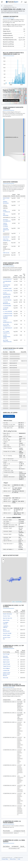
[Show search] (21, 2)
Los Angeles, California (5, 623)
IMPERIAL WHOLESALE (6, 202)
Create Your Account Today (11, 100)
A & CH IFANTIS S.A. (7, 279)
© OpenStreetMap (18, 601)
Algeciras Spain (6, 662)
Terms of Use (13, 859)
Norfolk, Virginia (6, 635)
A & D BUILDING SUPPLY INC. (6, 285)
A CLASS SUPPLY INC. (7, 290)
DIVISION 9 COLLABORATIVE (6, 220)
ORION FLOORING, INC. (6, 211)
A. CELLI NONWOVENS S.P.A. (7, 321)
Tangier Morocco (6, 666)
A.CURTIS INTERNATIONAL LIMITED (6, 336)
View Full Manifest (9, 416)
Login (25, 2)
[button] (3, 559)
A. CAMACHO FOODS (7, 313)
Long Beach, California (5, 626)
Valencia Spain (6, 659)
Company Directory (8, 5)
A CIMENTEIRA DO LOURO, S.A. (11, 137)
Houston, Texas (6, 616)
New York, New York (7, 618)
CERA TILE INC (6, 252)
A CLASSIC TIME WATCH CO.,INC (6, 297)
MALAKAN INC (6, 237)
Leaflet (13, 601)
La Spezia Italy (6, 670)
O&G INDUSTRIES (5, 214)
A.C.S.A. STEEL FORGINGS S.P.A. (6, 325)
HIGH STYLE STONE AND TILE (6, 239)
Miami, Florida (6, 620)
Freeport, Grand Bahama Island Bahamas (6, 674)
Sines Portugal (6, 654)
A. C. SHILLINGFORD (7, 311)
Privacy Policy (5, 859)
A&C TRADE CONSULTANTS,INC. (7, 341)
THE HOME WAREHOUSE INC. (6, 230)
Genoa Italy (5, 677)
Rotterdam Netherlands (6, 657)
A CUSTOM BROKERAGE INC (6, 302)
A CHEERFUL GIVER (7, 288)
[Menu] (2, 2)
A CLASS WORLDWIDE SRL (7, 293)
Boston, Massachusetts (6, 630)
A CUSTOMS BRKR (7, 305)
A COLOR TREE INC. (7, 300)
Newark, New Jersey (7, 614)
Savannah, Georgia (7, 633)
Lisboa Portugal (6, 664)
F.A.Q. (19, 859)
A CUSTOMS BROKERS (5, 308)
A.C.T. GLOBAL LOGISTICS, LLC (6, 332)
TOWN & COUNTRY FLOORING (5, 225)
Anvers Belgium (6, 668)
